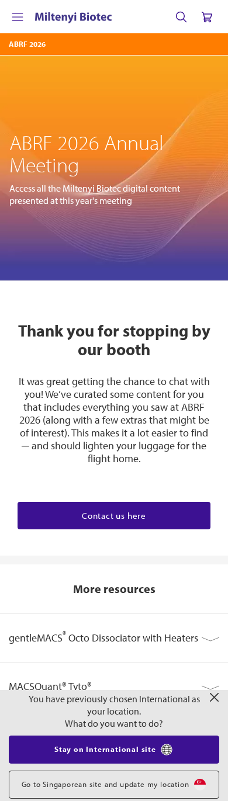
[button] (114, 638)
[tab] (114, 638)
